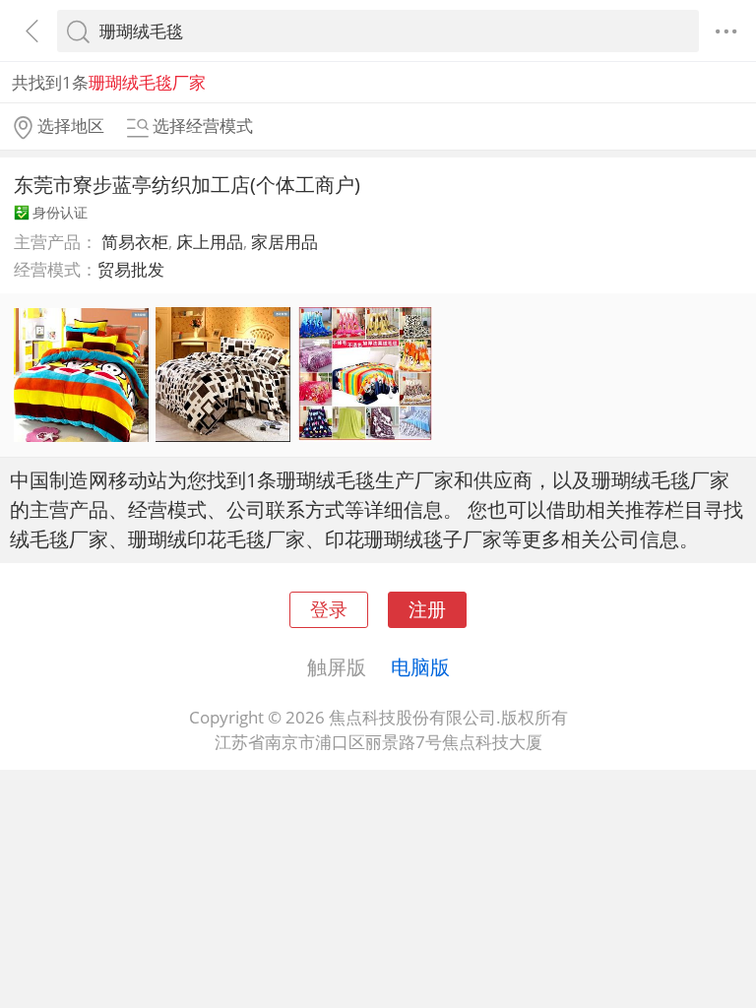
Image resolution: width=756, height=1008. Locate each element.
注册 (427, 609)
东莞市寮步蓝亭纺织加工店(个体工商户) (187, 184)
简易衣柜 (134, 241)
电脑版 (420, 666)
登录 (328, 609)
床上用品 (209, 241)
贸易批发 (130, 269)
